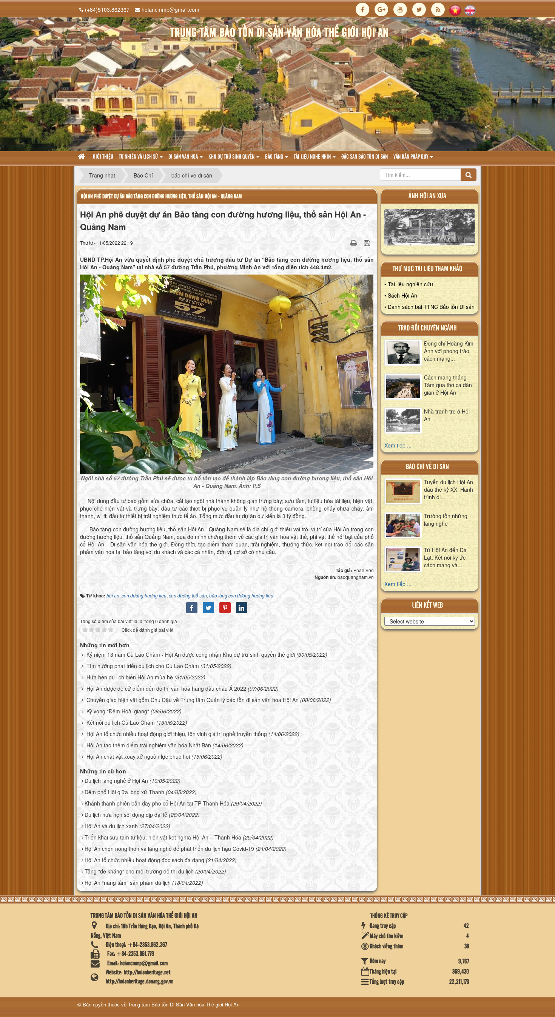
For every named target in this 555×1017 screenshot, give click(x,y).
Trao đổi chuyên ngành (427, 328)
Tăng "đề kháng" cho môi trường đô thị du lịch (139, 871)
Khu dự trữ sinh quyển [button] (232, 157)
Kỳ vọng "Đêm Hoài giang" (117, 711)
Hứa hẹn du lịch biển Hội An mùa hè (129, 677)
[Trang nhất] (82, 157)
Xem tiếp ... (398, 445)
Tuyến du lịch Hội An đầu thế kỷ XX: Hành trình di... (448, 489)
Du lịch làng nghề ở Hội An (116, 780)
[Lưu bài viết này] (368, 242)
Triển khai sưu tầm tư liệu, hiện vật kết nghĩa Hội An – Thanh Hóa (163, 837)
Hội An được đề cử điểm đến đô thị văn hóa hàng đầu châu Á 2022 (166, 688)
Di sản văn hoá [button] (183, 157)
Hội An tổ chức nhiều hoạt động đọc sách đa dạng (144, 860)
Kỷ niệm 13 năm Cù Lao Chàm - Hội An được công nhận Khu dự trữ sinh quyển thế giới (190, 654)
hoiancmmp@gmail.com (170, 9)
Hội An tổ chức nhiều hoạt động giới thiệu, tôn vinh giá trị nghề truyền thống (176, 734)
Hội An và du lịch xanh (111, 826)
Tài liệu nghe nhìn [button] (313, 157)
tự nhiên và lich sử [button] (139, 157)
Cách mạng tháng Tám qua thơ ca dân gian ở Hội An (448, 384)
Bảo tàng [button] (274, 157)
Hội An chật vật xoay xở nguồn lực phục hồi (138, 756)
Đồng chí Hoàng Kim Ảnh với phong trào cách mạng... (448, 351)
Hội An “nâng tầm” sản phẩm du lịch (128, 882)
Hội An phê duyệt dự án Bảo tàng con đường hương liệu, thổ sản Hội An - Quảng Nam (161, 196)
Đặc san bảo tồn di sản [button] (364, 157)
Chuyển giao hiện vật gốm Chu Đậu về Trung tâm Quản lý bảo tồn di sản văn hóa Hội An (192, 700)
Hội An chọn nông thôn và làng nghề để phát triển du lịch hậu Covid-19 (169, 848)
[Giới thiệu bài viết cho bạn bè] (344, 242)
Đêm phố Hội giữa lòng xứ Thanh (124, 792)
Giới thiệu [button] (103, 157)
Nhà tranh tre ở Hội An (447, 415)
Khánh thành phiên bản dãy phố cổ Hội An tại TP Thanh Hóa (157, 803)
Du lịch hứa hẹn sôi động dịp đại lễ (126, 814)
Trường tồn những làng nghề (445, 519)
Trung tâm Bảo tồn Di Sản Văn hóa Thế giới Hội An (183, 1004)
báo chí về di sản (427, 467)
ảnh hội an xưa (427, 196)
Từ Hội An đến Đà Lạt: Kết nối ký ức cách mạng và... (445, 557)
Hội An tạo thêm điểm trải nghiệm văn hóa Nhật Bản (148, 745)
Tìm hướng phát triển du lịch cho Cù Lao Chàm (142, 666)
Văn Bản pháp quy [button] (411, 157)
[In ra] (354, 242)
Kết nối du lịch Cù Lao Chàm (120, 722)
